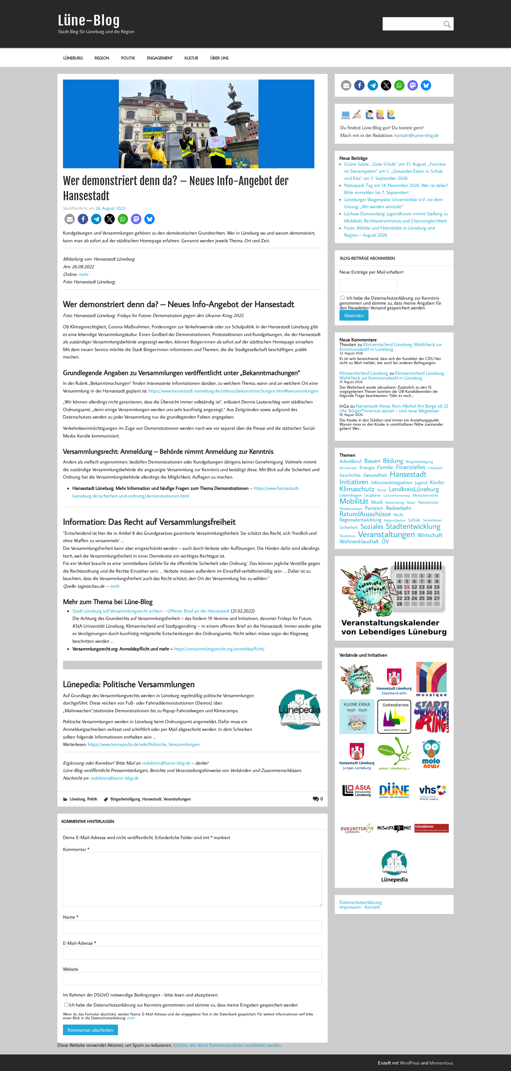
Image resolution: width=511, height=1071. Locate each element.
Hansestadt (151, 799)
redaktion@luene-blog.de (166, 763)
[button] (69, 219)
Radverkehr (398, 508)
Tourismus (347, 536)
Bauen (372, 461)
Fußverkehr (435, 467)
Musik (377, 502)
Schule (414, 520)
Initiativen (353, 481)
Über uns (219, 58)
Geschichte (350, 475)
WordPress (410, 1063)
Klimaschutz (357, 488)
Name (70, 917)
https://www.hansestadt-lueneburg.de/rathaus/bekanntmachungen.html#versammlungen (233, 391)
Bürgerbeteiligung (125, 799)
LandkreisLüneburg (414, 489)
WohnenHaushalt (359, 541)
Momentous (441, 1063)
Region (102, 58)
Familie (385, 467)
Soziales (371, 526)
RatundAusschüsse (365, 514)
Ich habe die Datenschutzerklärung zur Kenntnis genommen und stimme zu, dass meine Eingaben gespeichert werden (183, 1004)
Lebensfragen (350, 495)
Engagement (160, 58)
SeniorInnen (432, 520)
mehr (83, 274)
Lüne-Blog (89, 20)
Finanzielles (410, 467)
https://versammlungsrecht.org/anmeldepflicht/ (219, 649)
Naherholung (394, 502)
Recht (398, 515)
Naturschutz (428, 502)
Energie (367, 467)
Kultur (191, 58)
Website (70, 969)
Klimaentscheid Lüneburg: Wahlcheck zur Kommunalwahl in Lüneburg (390, 346)
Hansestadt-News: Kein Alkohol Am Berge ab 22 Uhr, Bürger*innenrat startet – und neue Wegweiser (393, 408)
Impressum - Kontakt (359, 907)
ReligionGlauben (395, 520)
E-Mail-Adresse (79, 943)
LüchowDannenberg (396, 495)
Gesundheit (375, 475)
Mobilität (353, 501)
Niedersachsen (350, 509)
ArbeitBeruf (350, 461)
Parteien (374, 508)
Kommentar (76, 849)
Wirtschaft (430, 535)
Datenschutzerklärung (360, 902)
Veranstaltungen (177, 799)
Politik (128, 58)
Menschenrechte (425, 495)
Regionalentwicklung (360, 519)
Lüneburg (73, 58)
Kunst (381, 490)
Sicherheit (348, 527)
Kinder (437, 482)
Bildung (393, 460)
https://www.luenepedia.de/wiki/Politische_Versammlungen (144, 744)
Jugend (421, 483)
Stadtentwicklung (413, 526)
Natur (411, 502)
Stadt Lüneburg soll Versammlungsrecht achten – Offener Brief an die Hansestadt (150, 611)
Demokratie (348, 468)
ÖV (385, 541)
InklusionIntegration (391, 482)
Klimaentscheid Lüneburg (363, 373)
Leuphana (372, 495)
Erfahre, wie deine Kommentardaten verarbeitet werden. (227, 1045)
